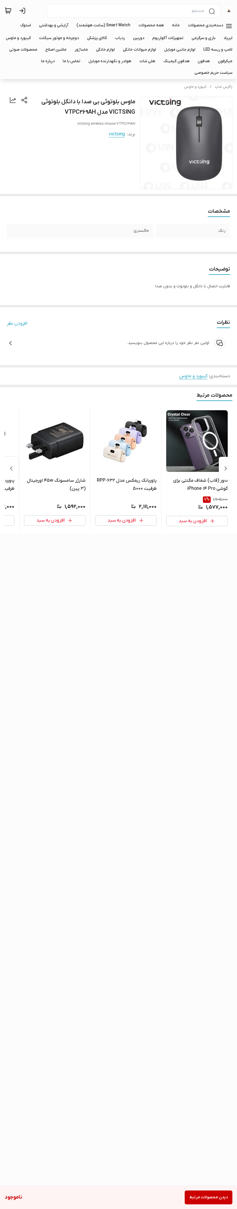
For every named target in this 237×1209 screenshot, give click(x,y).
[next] (11, 468)
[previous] (226, 468)
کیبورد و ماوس (195, 86)
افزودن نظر (17, 323)
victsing (117, 134)
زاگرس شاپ (223, 86)
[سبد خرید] (8, 10)
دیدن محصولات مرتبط (208, 1197)
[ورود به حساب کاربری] (23, 11)
